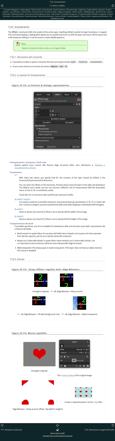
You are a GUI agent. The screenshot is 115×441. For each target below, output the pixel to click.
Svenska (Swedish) (73, 16)
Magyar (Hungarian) (64, 12)
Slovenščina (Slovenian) (46, 16)
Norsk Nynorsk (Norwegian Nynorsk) (37, 14)
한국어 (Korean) (101, 12)
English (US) (82, 10)
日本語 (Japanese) (89, 12)
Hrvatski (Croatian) (50, 12)
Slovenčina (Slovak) (31, 16)
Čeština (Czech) (36, 10)
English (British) (92, 10)
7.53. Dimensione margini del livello (99, 430)
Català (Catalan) (25, 10)
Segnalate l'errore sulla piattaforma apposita (57, 436)
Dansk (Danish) (47, 10)
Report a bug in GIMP (57, 433)
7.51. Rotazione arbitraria (11, 430)
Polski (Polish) (55, 14)
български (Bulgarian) (11, 10)
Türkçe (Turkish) (85, 16)
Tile (96, 402)
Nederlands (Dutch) (17, 14)
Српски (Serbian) (60, 16)
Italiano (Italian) (77, 12)
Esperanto (101, 10)
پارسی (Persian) (15, 12)
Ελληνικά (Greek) (71, 10)
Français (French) (37, 12)
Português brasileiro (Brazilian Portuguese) (92, 14)
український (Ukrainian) (100, 16)
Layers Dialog (68, 375)
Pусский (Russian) (18, 16)
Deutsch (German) (59, 10)
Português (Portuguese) (69, 14)
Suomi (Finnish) (26, 12)
